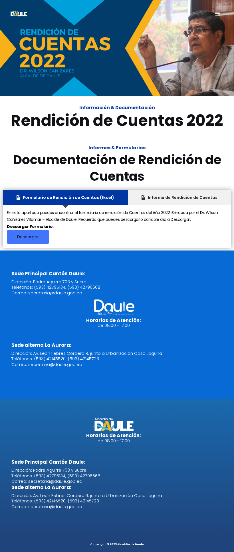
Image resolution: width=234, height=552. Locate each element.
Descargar (28, 237)
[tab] (65, 197)
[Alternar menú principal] (217, 13)
